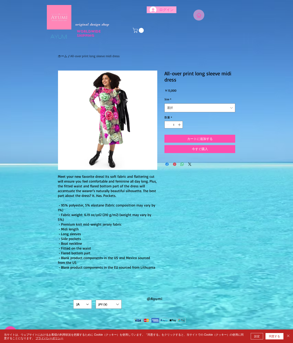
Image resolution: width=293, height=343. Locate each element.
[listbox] (109, 304)
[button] (139, 30)
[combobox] (199, 107)
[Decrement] (167, 124)
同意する (274, 336)
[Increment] (179, 124)
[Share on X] (189, 164)
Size (167, 99)
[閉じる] (288, 336)
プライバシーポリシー (49, 338)
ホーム (62, 56)
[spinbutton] (173, 124)
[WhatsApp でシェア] (182, 164)
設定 (257, 336)
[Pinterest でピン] (174, 164)
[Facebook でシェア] (167, 164)
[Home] (198, 15)
